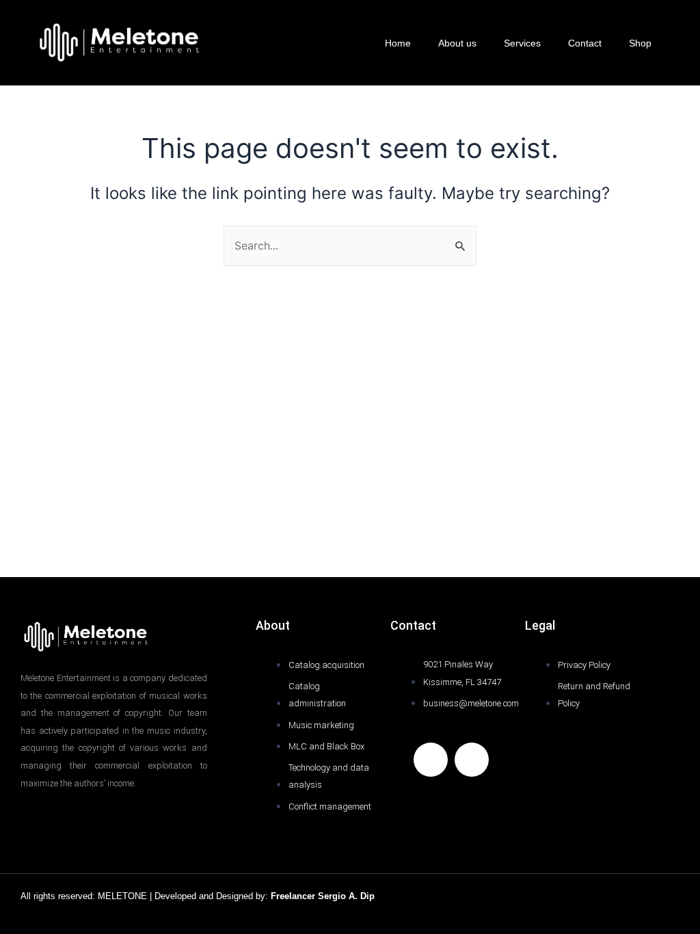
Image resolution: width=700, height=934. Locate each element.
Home (398, 43)
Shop (640, 43)
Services (522, 43)
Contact (585, 43)
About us (457, 43)
